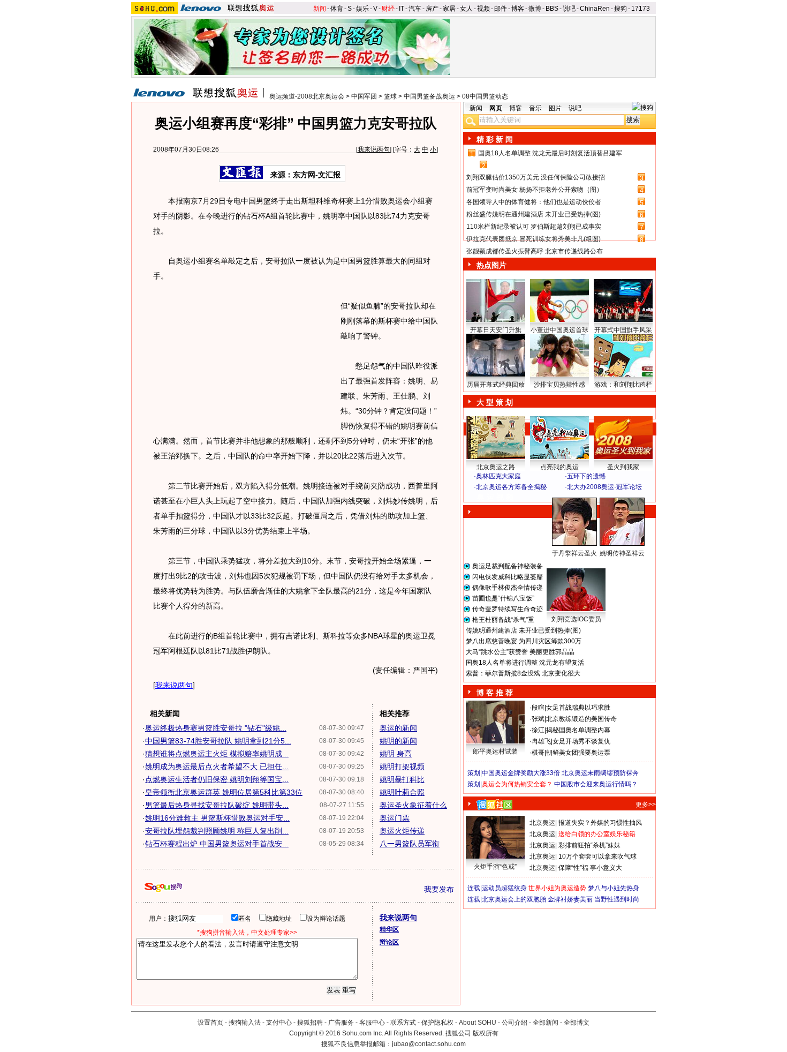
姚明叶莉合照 (402, 792)
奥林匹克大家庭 (498, 476)
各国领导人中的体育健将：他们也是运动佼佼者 (533, 202)
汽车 (414, 8)
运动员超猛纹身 (504, 888)
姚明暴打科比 (402, 779)
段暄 (538, 707)
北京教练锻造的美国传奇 (581, 719)
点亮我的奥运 (559, 467)
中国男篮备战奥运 (429, 96)
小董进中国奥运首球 (559, 330)
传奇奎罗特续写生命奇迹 (507, 609)
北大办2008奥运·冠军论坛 (604, 487)
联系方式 (403, 1022)
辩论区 (389, 942)
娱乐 (362, 8)
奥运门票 (395, 818)
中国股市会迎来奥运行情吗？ (596, 784)
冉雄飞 (541, 741)
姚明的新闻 (398, 741)
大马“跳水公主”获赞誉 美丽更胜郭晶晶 (520, 652)
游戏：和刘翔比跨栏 (623, 384)
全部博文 (576, 1022)
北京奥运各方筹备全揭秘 (511, 487)
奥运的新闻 (398, 728)
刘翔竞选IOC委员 (576, 619)
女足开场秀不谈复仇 (581, 741)
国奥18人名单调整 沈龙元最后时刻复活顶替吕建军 (550, 153)
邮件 (500, 8)
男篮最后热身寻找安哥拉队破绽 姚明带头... (217, 805)
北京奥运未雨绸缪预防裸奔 (600, 773)
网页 (495, 108)
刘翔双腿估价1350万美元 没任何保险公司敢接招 (535, 177)
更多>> (645, 804)
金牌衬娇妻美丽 (570, 899)
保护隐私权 (437, 1022)
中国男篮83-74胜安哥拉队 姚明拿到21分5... (218, 741)
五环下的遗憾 (586, 476)
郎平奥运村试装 (495, 751)
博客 (517, 8)
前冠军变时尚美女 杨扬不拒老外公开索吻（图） (534, 189)
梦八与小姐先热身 (613, 888)
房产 (432, 8)
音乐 (535, 108)
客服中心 (372, 1022)
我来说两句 (374, 149)
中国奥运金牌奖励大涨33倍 (521, 773)
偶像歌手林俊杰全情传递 (507, 587)
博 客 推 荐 (494, 692)
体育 (336, 8)
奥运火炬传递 (402, 830)
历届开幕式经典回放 (496, 384)
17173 (640, 8)
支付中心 (279, 1022)
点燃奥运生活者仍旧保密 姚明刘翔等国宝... (217, 779)
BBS (552, 8)
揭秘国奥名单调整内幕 (578, 730)
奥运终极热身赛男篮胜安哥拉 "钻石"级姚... (215, 728)
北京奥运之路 (495, 467)
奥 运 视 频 (495, 497)
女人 (466, 8)
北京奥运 (542, 822)
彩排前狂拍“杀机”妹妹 (589, 845)
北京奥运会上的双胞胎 (514, 899)
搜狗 (620, 8)
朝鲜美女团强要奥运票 (578, 752)
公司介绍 (514, 1022)
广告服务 (341, 1022)
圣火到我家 (623, 467)
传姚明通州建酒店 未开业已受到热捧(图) (523, 630)
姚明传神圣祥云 (622, 553)
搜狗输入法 (245, 1022)
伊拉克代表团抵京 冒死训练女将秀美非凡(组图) (533, 239)
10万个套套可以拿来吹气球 (597, 856)
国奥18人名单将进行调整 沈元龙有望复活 (525, 662)
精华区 (389, 929)
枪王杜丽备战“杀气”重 (503, 619)
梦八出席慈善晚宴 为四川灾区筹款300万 (523, 641)
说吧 (569, 8)
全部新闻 (545, 1022)
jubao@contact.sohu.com (429, 1044)
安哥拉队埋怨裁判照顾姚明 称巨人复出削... (217, 830)
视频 (483, 8)
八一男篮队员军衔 (410, 843)
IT (401, 8)
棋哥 (538, 752)
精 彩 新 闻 (494, 139)
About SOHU (477, 1022)
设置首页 (210, 1022)
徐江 (538, 730)
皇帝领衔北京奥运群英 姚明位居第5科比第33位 (223, 792)
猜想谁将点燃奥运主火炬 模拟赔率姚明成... (217, 753)
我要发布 (439, 889)
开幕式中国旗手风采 (623, 330)
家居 (449, 8)
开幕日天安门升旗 (495, 330)
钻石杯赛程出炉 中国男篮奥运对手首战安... (217, 843)
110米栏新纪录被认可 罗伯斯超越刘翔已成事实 (533, 226)
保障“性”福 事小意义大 (590, 867)
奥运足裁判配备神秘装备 (507, 566)
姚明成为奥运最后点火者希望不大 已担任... (217, 766)
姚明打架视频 (402, 766)
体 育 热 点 (565, 563)
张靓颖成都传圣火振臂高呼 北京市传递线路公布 (534, 251)
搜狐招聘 (310, 1022)
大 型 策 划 (494, 402)
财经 (388, 8)
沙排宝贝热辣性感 (559, 384)
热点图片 (491, 265)
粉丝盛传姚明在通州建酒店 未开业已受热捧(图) (533, 214)
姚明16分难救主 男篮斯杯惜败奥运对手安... (217, 818)
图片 (555, 108)
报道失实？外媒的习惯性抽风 (600, 822)
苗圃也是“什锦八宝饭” (503, 598)
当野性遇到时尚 (616, 899)
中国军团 (364, 96)
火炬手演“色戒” (495, 866)
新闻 (319, 8)
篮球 (390, 96)
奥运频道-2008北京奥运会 (306, 96)
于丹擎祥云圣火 (574, 553)
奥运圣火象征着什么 (413, 805)
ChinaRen (595, 8)
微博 (534, 8)
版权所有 (485, 1033)
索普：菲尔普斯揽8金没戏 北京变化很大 (523, 673)
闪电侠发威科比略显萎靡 (507, 577)
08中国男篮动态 (485, 96)
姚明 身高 (396, 753)
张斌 (538, 719)
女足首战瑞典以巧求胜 (578, 707)
